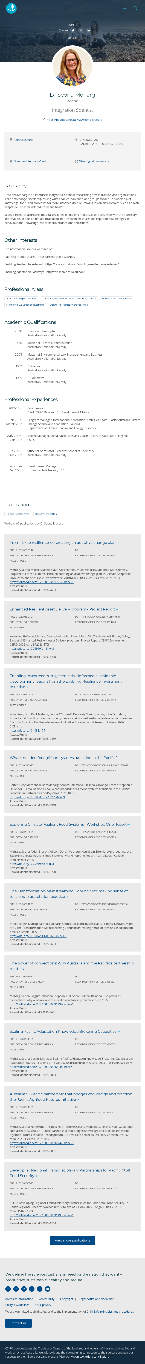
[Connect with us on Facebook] (8, 1289)
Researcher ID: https (45, 513)
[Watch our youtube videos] (47, 1289)
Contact (73, 38)
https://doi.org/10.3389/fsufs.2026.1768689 (37, 797)
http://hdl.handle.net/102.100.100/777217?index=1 (42, 582)
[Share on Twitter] (73, 30)
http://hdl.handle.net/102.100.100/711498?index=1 (42, 1215)
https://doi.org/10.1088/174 (27, 730)
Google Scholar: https (17, 513)
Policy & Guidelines (17, 1305)
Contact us (18, 1323)
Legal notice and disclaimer (96, 1299)
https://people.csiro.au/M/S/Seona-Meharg (74, 120)
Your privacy (43, 1305)
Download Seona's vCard (30, 161)
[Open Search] (135, 8)
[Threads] (39, 1289)
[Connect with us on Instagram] (16, 1289)
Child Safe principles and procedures (110, 1311)
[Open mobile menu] (124, 8)
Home (71, 24)
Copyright (66, 1299)
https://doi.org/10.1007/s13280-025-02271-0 (38, 936)
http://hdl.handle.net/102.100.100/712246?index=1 (42, 1067)
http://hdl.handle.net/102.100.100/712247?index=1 (42, 1143)
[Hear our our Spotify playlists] (31, 1289)
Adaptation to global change (21, 298)
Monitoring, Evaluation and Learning (25, 304)
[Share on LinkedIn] (88, 30)
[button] (23, 140)
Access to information (19, 1299)
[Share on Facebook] (81, 30)
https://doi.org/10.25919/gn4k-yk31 (33, 649)
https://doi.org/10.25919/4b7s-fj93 (32, 864)
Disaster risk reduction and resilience (69, 304)
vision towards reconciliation (89, 1357)
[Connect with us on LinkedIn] (24, 1289)
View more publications (72, 1240)
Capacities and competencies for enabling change (69, 298)
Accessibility (46, 1299)
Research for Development (116, 298)
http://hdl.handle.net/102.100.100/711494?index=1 (42, 1004)
